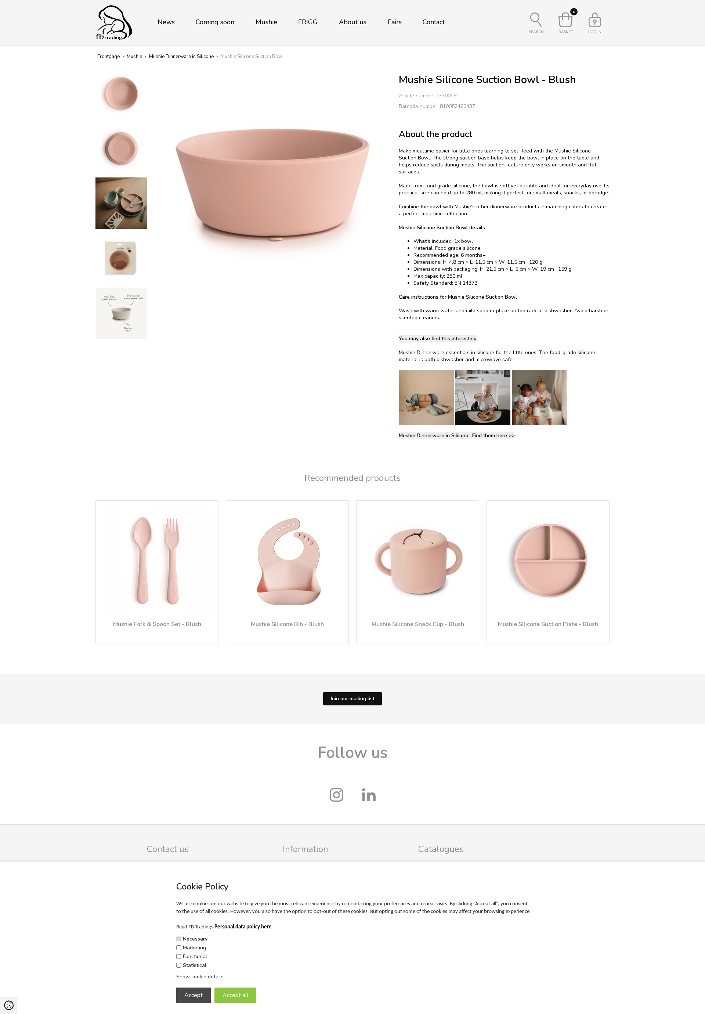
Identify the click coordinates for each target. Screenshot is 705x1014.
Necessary (195, 938)
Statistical (194, 965)
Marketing (194, 947)
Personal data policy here (243, 927)
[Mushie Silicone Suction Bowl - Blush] (272, 182)
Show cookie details (200, 976)
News (166, 22)
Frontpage (108, 56)
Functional (195, 956)
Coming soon (215, 22)
